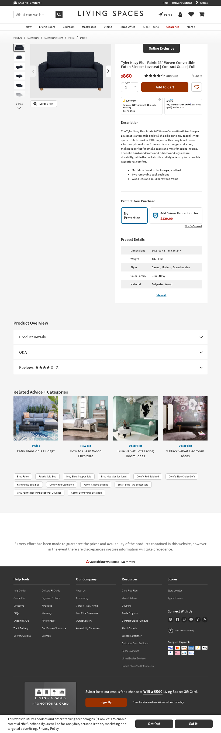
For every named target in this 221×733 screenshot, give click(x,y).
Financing (47, 605)
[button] (161, 76)
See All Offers (129, 110)
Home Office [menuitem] (127, 27)
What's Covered (193, 226)
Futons (71, 37)
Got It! (194, 724)
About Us (80, 590)
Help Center (19, 590)
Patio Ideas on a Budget (36, 451)
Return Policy (48, 620)
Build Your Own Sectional (135, 643)
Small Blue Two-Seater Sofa (133, 484)
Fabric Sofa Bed (47, 476)
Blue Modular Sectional (114, 476)
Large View (46, 103)
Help (165, 3)
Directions (18, 605)
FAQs (16, 613)
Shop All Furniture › (29, 3)
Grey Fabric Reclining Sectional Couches (39, 492)
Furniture (17, 37)
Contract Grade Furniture (135, 620)
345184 (83, 37)
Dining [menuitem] (108, 27)
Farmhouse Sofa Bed (28, 484)
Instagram (184, 619)
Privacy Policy (49, 729)
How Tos (85, 446)
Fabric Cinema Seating (96, 484)
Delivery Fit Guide (51, 590)
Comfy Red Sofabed (148, 476)
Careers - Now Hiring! (87, 605)
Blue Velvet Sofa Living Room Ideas (136, 453)
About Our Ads (129, 628)
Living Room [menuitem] (47, 27)
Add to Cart (165, 87)
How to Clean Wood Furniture (86, 453)
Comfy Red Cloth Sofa (62, 484)
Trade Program (130, 613)
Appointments (175, 598)
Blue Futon (23, 476)
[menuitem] (202, 14)
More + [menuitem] (191, 27)
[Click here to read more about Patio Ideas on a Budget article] (35, 418)
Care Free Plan (129, 590)
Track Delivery (20, 628)
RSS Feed (205, 619)
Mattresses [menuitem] (89, 27)
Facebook (177, 619)
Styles (36, 446)
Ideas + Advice (129, 598)
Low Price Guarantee (87, 613)
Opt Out (154, 724)
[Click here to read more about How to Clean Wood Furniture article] (85, 418)
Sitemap (46, 636)
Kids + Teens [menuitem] (151, 27)
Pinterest (170, 619)
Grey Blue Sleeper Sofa (78, 476)
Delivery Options (182, 3)
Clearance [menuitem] (172, 27)
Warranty (46, 613)
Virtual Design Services (134, 658)
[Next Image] (108, 71)
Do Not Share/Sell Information (138, 666)
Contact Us (19, 598)
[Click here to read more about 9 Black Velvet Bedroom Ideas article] (185, 418)
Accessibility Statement (88, 628)
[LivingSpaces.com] (110, 13)
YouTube (191, 619)
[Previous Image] (33, 71)
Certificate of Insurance (54, 628)
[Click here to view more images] (19, 108)
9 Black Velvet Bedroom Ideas (185, 453)
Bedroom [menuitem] (68, 27)
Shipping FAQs (21, 620)
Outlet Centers (84, 620)
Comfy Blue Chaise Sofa (182, 476)
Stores (204, 3)
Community (82, 598)
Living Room (33, 37)
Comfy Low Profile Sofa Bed (86, 492)
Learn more (128, 561)
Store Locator (175, 590)
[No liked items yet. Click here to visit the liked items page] (191, 14)
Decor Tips (135, 446)
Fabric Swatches (130, 651)
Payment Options (51, 598)
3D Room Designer (131, 636)
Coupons (126, 605)
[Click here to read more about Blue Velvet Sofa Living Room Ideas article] (135, 418)
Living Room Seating (53, 37)
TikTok (198, 619)
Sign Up (106, 702)
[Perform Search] (59, 14)
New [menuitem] (29, 27)
